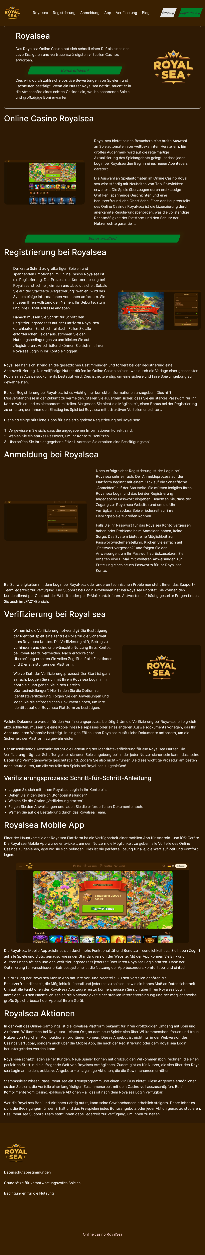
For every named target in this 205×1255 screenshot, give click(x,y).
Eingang (168, 13)
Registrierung (190, 13)
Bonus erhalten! (75, 70)
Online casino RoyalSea (102, 1234)
